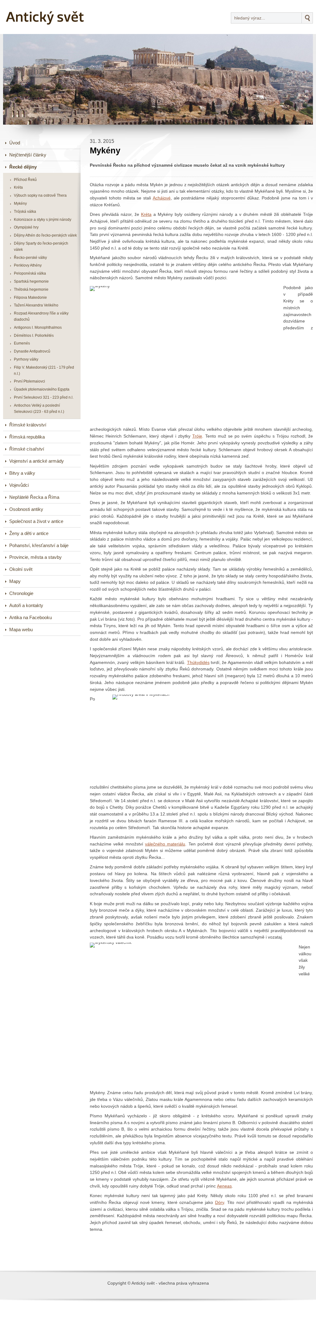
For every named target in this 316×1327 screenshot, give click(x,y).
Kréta (146, 214)
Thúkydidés (198, 662)
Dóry (219, 1202)
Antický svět (26, 4)
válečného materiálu (165, 844)
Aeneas (224, 1186)
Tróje (197, 436)
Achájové (162, 198)
